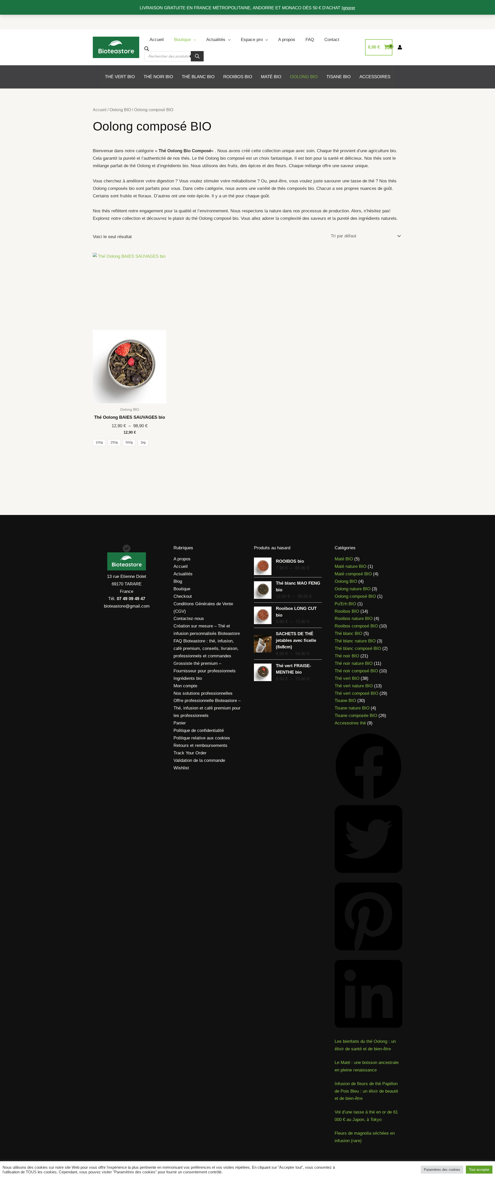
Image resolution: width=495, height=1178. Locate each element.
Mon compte (185, 685)
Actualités (215, 39)
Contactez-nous (189, 618)
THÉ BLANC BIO (198, 76)
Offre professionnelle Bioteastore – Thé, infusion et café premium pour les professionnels (207, 708)
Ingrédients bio (188, 678)
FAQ (310, 39)
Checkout (183, 596)
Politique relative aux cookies (202, 738)
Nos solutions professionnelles (203, 693)
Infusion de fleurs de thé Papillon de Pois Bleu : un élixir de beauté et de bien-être (366, 1091)
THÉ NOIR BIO (158, 76)
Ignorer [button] (348, 7)
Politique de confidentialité (199, 730)
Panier (180, 723)
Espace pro (252, 39)
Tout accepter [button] (479, 1170)
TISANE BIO (338, 76)
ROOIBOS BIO (237, 76)
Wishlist (181, 767)
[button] (368, 766)
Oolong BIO (120, 110)
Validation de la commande (199, 760)
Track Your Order (190, 753)
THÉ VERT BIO (120, 76)
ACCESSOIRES (374, 76)
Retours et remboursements (200, 745)
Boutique (182, 39)
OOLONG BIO (304, 76)
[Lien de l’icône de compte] (400, 47)
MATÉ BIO (271, 76)
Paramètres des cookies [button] (442, 1170)
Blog (178, 581)
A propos (286, 39)
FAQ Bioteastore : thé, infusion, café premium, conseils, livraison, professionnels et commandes (206, 648)
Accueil (157, 39)
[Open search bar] (146, 48)
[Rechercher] (197, 56)
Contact (331, 39)
